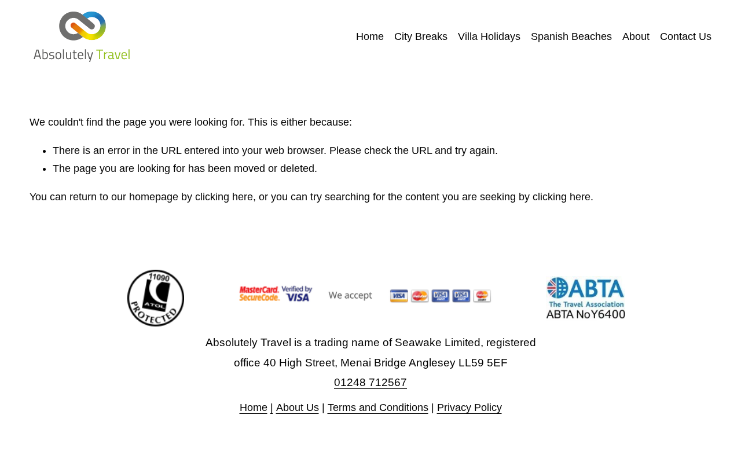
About (636, 36)
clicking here (224, 197)
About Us (297, 407)
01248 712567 (370, 382)
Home (370, 36)
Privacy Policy (469, 407)
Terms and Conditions (378, 407)
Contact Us (685, 36)
